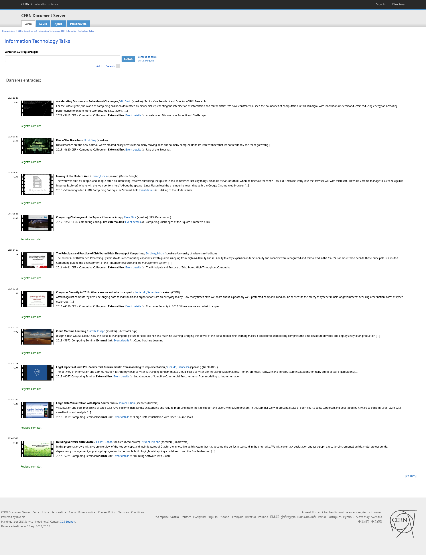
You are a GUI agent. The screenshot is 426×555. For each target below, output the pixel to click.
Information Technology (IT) (51, 31)
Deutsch (186, 517)
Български (162, 517)
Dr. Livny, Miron (155, 253)
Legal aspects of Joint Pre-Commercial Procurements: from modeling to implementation (110, 367)
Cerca (28, 24)
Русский (348, 517)
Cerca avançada (146, 60)
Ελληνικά (199, 517)
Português (334, 517)
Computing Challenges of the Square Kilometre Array (89, 217)
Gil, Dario (125, 101)
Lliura (43, 24)
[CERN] (403, 524)
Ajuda (58, 24)
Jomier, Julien (127, 403)
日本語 (274, 517)
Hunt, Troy (90, 140)
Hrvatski (250, 517)
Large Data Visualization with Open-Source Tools (86, 403)
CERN (39, 4)
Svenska (376, 517)
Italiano (263, 517)
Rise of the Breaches (68, 140)
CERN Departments (27, 31)
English (212, 517)
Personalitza (78, 24)
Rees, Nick (130, 217)
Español (224, 517)
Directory (398, 4)
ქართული (288, 517)
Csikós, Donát (104, 442)
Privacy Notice (86, 512)
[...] (126, 111)
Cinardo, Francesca (178, 367)
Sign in (381, 4)
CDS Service (26, 521)
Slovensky (362, 517)
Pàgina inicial (8, 31)
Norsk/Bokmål (306, 517)
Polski (322, 517)
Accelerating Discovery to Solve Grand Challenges (87, 101)
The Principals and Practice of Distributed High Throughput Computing (100, 253)
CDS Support (67, 521)
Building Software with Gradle (75, 442)
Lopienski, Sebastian (147, 292)
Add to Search (105, 66)
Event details (133, 115)
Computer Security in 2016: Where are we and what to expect (94, 292)
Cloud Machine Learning (71, 331)
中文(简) (363, 521)
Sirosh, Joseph (97, 331)
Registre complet (31, 126)
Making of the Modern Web (72, 176)
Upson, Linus (99, 176)
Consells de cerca (147, 56)
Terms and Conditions (131, 512)
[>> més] (410, 476)
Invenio (20, 517)
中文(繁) (376, 521)
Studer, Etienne (151, 442)
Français (237, 517)
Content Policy (107, 512)
